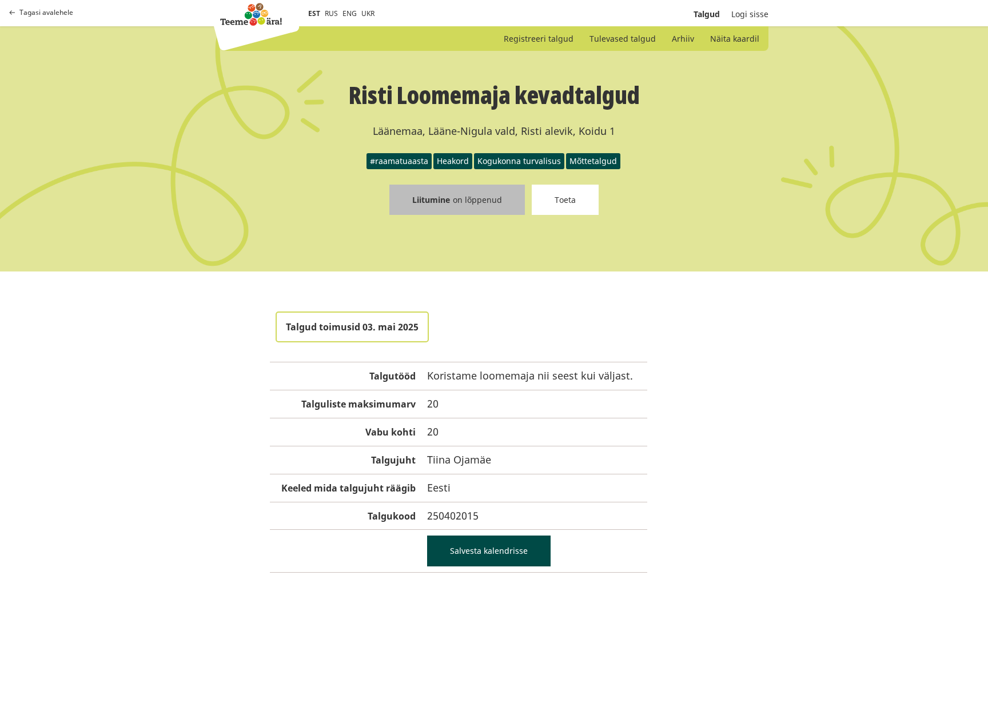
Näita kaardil (734, 38)
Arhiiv (683, 38)
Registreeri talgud (538, 38)
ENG (349, 13)
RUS (331, 13)
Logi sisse (749, 14)
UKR (368, 13)
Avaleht (251, 14)
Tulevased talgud (622, 38)
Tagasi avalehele (46, 12)
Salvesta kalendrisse (489, 550)
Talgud (707, 14)
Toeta (565, 199)
